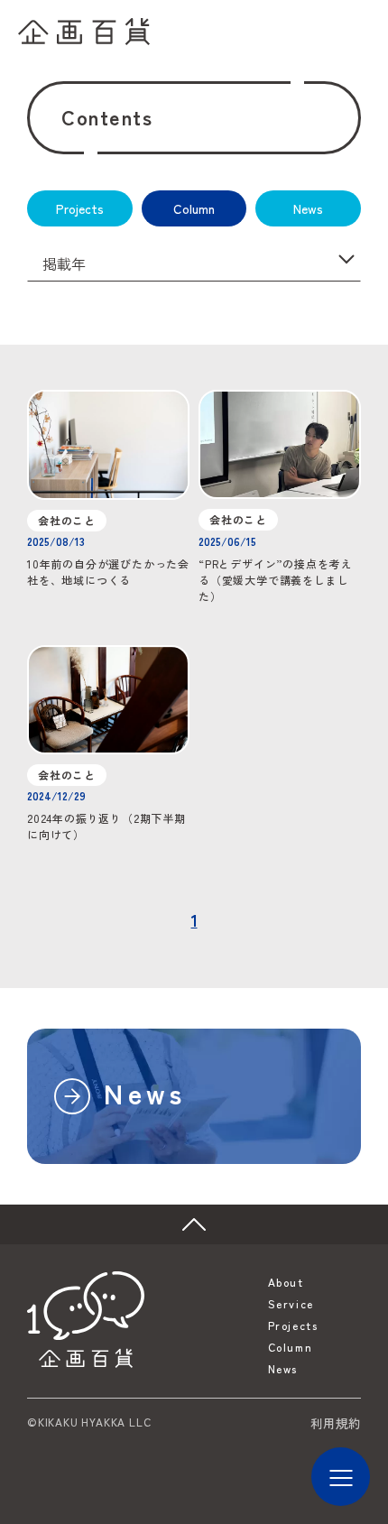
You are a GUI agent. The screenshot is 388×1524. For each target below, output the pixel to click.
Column (194, 208)
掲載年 (65, 263)
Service (291, 1303)
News (308, 208)
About (286, 1281)
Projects (80, 208)
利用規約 (335, 1423)
